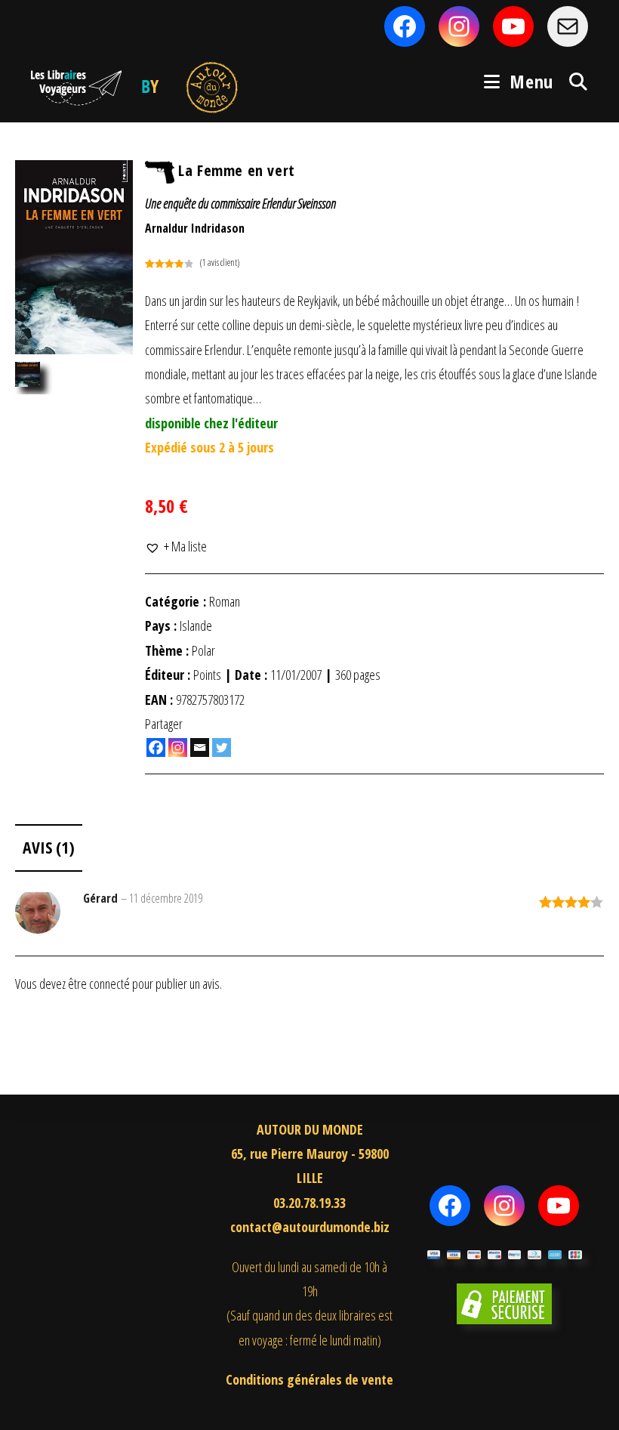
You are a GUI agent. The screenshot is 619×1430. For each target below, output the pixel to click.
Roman (224, 601)
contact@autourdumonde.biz (310, 1227)
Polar (203, 650)
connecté (109, 983)
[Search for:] (573, 81)
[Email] (199, 747)
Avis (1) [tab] (49, 847)
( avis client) (219, 262)
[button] (176, 546)
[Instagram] (177, 747)
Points (207, 675)
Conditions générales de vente (309, 1379)
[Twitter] (221, 747)
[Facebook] (155, 747)
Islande (196, 625)
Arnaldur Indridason (195, 228)
